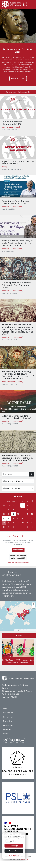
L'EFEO (5, 708)
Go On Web (24, 859)
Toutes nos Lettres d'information (18, 563)
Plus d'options (14, 855)
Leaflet (16, 630)
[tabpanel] (18, 652)
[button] (23, 618)
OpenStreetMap (24, 630)
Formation (7, 721)
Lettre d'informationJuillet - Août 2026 (18, 557)
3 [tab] (21, 667)
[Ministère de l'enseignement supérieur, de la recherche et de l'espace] (18, 832)
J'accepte (15, 845)
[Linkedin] (22, 740)
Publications (8, 729)
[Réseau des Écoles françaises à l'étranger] (18, 763)
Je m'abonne (18, 550)
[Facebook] (5, 740)
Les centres (8, 712)
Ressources (8, 725)
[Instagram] (11, 740)
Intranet (6, 734)
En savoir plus (18, 78)
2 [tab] (18, 667)
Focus (19, 635)
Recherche (8, 717)
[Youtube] (17, 740)
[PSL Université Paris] (18, 798)
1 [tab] (15, 667)
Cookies (28, 857)
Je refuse (15, 851)
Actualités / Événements (18, 92)
